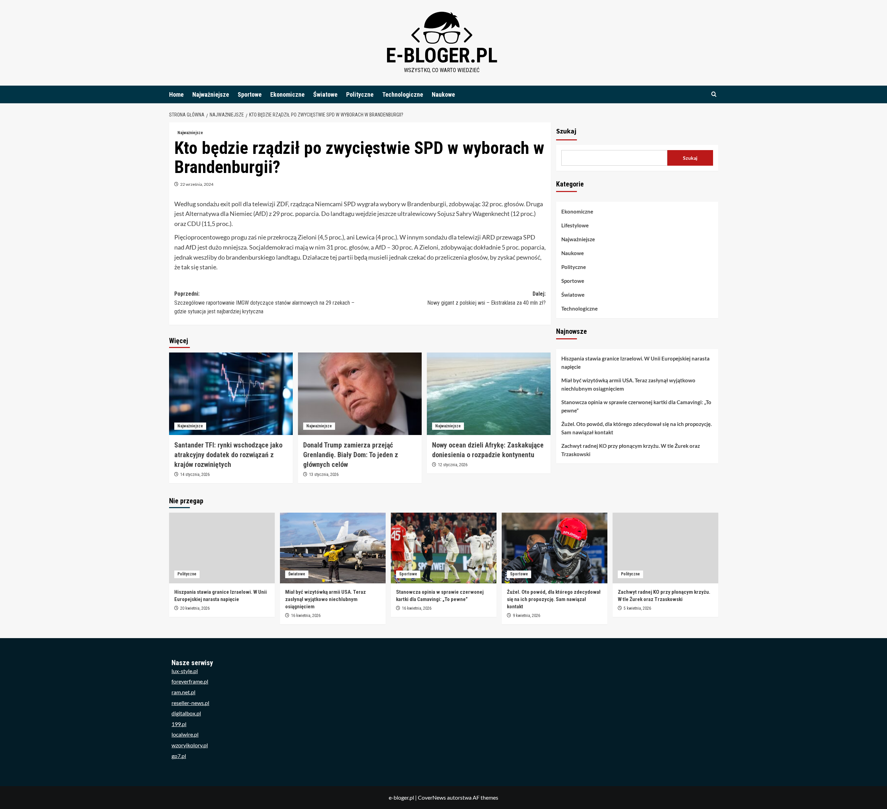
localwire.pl (185, 734)
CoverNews (432, 797)
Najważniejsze (210, 94)
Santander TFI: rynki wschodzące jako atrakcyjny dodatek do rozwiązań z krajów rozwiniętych (228, 455)
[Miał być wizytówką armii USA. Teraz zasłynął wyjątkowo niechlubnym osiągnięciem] (333, 548)
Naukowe (443, 94)
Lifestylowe (575, 225)
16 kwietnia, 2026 (305, 615)
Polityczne (360, 94)
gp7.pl (179, 756)
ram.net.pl (183, 692)
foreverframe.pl (190, 681)
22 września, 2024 (196, 184)
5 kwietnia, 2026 (637, 608)
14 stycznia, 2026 (195, 474)
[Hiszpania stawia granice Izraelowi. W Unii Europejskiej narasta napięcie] (222, 548)
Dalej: (486, 298)
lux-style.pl (185, 671)
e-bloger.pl (442, 55)
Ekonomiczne (287, 94)
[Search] (714, 94)
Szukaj (566, 131)
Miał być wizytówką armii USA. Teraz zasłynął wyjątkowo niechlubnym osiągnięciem (628, 384)
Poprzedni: (264, 302)
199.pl (179, 724)
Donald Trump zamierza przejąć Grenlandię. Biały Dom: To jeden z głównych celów (350, 455)
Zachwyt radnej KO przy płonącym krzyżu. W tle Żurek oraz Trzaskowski (630, 450)
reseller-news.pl (190, 702)
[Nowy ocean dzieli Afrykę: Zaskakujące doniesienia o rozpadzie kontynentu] (489, 394)
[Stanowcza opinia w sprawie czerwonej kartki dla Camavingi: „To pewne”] (444, 548)
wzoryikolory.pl (190, 745)
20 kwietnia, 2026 (195, 608)
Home (176, 94)
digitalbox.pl (186, 713)
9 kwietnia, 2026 (526, 615)
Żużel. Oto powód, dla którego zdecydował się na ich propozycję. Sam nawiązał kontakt (636, 428)
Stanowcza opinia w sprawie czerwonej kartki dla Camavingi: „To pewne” (636, 406)
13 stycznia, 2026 (324, 474)
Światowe (325, 94)
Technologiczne (402, 94)
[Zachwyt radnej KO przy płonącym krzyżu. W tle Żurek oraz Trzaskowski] (665, 548)
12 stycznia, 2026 (452, 464)
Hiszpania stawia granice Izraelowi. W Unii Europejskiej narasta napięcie (635, 362)
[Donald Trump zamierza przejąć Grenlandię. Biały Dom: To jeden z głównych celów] (360, 394)
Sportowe (250, 94)
